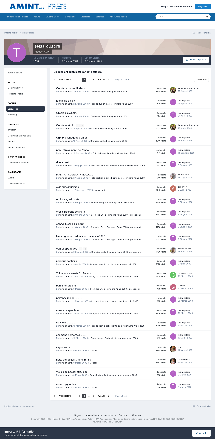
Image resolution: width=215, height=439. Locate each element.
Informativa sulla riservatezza (101, 415)
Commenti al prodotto (18, 162)
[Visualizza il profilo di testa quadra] (173, 102)
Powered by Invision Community (107, 422)
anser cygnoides (66, 384)
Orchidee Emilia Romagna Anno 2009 (109, 91)
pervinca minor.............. (69, 298)
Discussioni (13, 109)
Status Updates (192, 16)
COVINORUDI (184, 359)
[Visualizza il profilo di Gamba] (173, 287)
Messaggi (12, 114)
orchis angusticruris (67, 199)
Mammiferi (100, 190)
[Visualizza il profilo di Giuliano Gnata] (173, 275)
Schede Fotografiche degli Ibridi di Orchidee (112, 202)
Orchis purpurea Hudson (70, 88)
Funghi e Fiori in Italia (17, 16)
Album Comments (16, 147)
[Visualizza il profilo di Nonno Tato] (173, 176)
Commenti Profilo (16, 87)
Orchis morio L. (65, 125)
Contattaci (124, 415)
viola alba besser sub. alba (72, 371)
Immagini (12, 129)
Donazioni (70, 16)
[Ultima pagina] (109, 80)
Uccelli (93, 350)
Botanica (100, 16)
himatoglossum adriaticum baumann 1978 (80, 236)
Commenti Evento (16, 183)
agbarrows (183, 187)
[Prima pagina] (54, 80)
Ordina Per (201, 80)
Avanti (101, 79)
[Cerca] (207, 16)
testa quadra (65, 91)
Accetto (202, 433)
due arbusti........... (66, 162)
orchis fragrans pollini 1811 (71, 211)
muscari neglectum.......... (70, 310)
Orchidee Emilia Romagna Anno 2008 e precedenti (116, 215)
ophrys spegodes (67, 248)
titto (179, 347)
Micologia (85, 16)
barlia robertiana (66, 285)
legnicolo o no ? (65, 100)
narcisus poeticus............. (70, 261)
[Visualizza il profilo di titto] (173, 349)
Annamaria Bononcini (188, 88)
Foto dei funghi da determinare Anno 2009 (112, 104)
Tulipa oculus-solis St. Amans (73, 273)
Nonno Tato (183, 174)
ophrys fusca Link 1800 (70, 223)
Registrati (202, 6)
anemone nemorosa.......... (71, 334)
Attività (37, 16)
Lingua (78, 415)
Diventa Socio (52, 16)
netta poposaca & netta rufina (73, 359)
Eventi (11, 177)
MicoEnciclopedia (118, 16)
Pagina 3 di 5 (121, 79)
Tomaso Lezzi (184, 248)
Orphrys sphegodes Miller (71, 137)
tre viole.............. (65, 322)
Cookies (136, 415)
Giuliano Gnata (185, 273)
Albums (11, 141)
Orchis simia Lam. (66, 112)
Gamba (181, 285)
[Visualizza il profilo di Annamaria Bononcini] (173, 90)
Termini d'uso (11, 435)
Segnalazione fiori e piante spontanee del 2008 (113, 264)
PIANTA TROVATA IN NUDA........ (75, 174)
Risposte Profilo (15, 93)
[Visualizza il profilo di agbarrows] (173, 188)
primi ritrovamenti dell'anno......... (75, 150)
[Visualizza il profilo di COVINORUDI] (173, 361)
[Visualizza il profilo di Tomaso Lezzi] (173, 250)
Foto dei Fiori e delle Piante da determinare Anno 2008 (118, 165)
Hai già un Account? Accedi (176, 6)
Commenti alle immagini (19, 135)
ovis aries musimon (67, 187)
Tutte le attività (15, 72)
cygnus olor (63, 347)
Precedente (65, 79)
